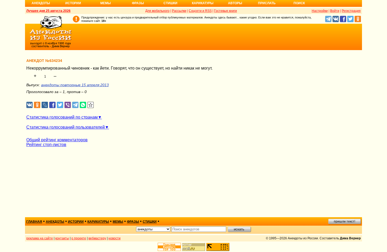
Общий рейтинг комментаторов (57, 140)
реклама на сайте (39, 238)
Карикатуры (203, 3)
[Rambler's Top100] (169, 247)
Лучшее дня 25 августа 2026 (48, 11)
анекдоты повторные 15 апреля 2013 (75, 85)
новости (114, 238)
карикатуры (98, 222)
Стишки (170, 3)
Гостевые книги (225, 11)
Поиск (299, 3)
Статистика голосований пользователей (65, 127)
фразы (133, 222)
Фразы (138, 3)
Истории (73, 3)
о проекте (78, 238)
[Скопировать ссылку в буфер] (90, 105)
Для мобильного (157, 11)
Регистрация (351, 11)
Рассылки (179, 11)
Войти (334, 11)
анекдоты (55, 222)
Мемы (105, 3)
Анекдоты (41, 3)
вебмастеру (97, 238)
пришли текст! (344, 221)
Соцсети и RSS (200, 11)
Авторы (235, 3)
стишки (150, 222)
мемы (118, 222)
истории (76, 222)
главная (34, 222)
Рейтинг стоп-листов (46, 144)
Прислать (267, 3)
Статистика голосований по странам (62, 117)
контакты (62, 238)
